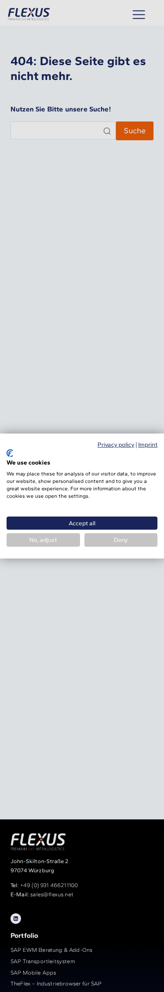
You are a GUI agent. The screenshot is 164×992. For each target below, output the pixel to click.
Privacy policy (116, 444)
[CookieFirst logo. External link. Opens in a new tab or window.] (10, 453)
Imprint (147, 444)
